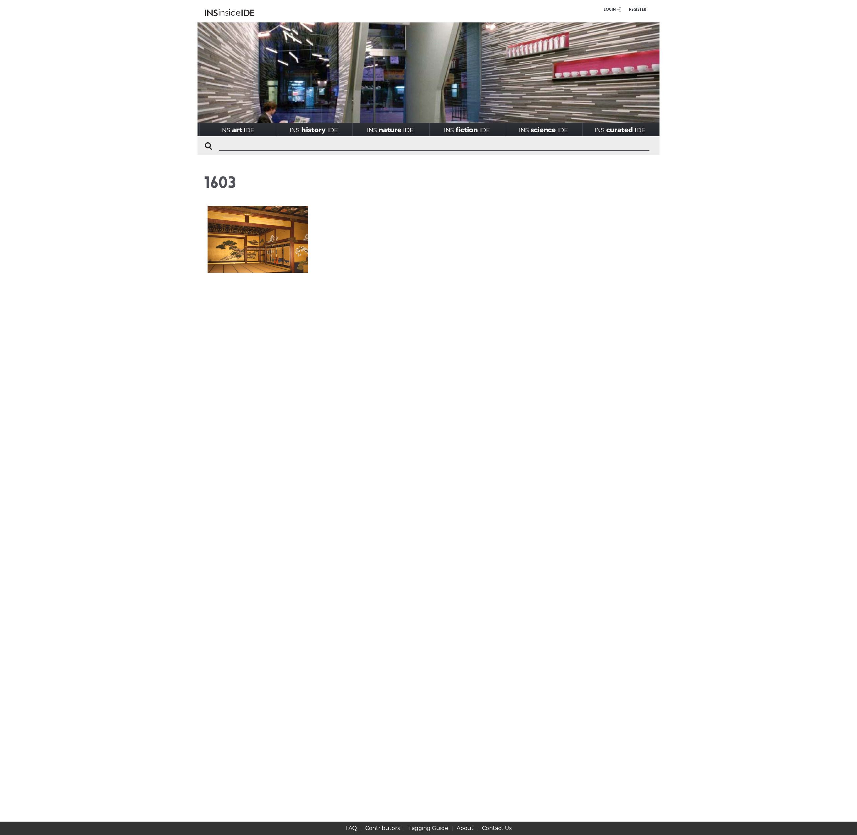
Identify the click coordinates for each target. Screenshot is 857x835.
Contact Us (497, 828)
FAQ (351, 828)
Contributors (382, 828)
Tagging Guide (428, 828)
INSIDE (237, 130)
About (465, 828)
